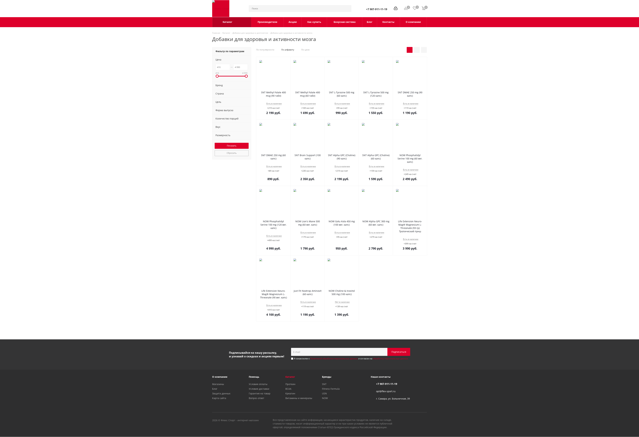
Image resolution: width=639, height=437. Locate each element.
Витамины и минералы (298, 398)
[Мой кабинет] (395, 8)
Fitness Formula (331, 388)
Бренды (326, 376)
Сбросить (232, 152)
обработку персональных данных (390, 358)
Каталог (290, 376)
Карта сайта (219, 398)
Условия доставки (259, 388)
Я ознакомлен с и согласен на (351, 358)
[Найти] (347, 8)
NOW (325, 398)
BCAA (288, 388)
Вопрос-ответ (256, 398)
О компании (219, 376)
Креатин (290, 393)
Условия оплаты (258, 384)
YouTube (416, 420)
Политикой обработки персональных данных (334, 358)
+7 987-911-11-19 (376, 9)
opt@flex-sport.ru (386, 391)
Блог (214, 388)
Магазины (218, 384)
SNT (324, 384)
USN (324, 393)
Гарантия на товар (259, 393)
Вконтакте (407, 420)
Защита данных (221, 393)
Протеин (290, 384)
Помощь (254, 376)
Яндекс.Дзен (424, 420)
